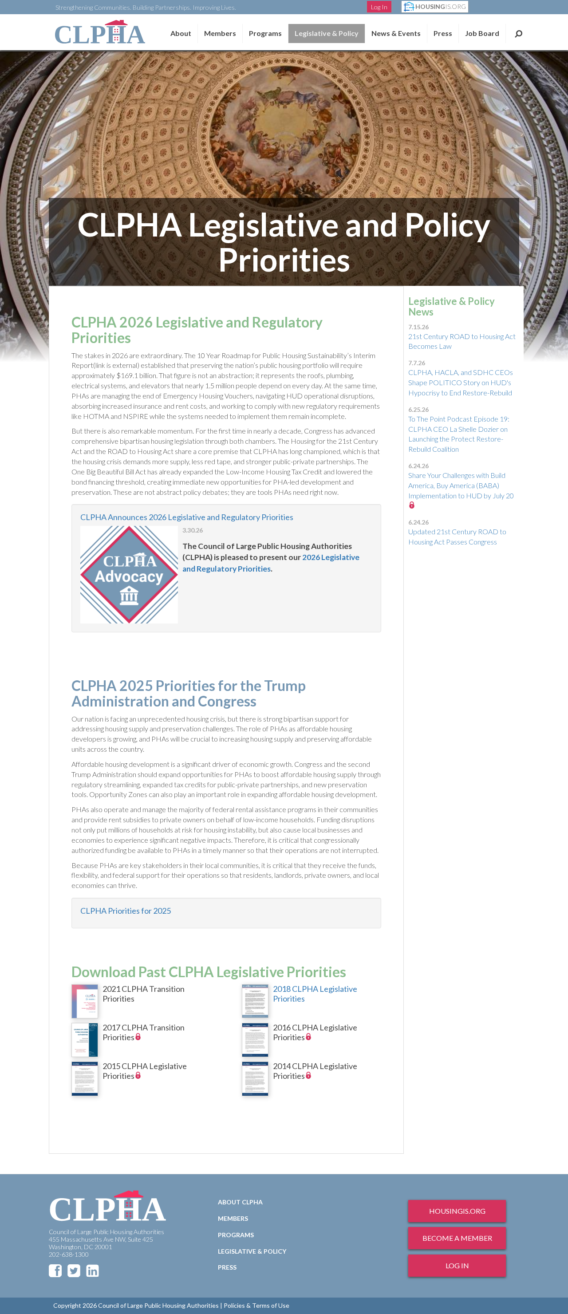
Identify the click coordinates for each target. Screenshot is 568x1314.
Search (518, 33)
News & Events (396, 33)
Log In (379, 7)
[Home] (99, 31)
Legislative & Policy (327, 33)
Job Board (482, 33)
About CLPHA (240, 1202)
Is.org (440, 6)
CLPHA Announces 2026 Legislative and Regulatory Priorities (186, 517)
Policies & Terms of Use (256, 1305)
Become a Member (457, 1238)
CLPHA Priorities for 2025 (125, 910)
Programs (236, 1235)
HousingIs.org (457, 1211)
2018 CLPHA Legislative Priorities (315, 993)
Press (443, 33)
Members (220, 33)
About (180, 33)
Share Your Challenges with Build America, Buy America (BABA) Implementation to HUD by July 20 (461, 485)
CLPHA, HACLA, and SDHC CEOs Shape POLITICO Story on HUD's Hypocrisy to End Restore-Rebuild (460, 382)
